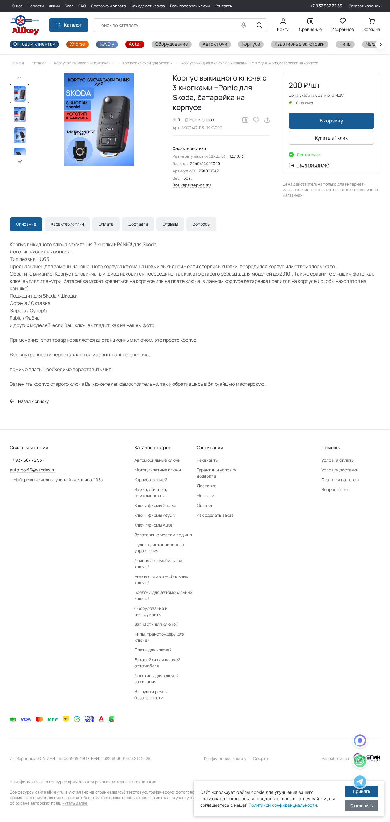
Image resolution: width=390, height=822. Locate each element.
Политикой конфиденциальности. (283, 805)
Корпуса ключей (150, 479)
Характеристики (67, 224)
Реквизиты (207, 460)
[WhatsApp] (360, 762)
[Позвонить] (360, 782)
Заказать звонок (364, 6)
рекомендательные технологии (125, 781)
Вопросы (201, 224)
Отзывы (170, 224)
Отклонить (361, 805)
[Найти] (259, 25)
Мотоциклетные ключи (157, 470)
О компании (210, 447)
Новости (205, 495)
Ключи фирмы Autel (153, 525)
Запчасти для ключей (156, 624)
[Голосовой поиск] (245, 25)
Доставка (138, 224)
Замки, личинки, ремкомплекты (150, 492)
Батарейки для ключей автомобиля (157, 663)
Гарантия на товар (340, 479)
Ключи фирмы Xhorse (155, 505)
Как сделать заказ (215, 515)
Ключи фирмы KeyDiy (154, 515)
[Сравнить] (245, 120)
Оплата (106, 224)
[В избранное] (256, 120)
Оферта (260, 758)
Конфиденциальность (225, 758)
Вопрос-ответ (335, 489)
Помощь (330, 447)
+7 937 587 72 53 (326, 6)
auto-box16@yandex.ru (32, 470)
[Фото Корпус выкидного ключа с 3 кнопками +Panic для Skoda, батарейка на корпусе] (99, 119)
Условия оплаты (337, 460)
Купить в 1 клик (331, 138)
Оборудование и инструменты (150, 611)
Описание (26, 224)
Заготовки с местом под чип (163, 535)
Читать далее (75, 803)
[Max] (360, 741)
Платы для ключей (153, 650)
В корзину (331, 120)
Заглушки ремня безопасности (151, 694)
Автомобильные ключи (157, 460)
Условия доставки (339, 470)
